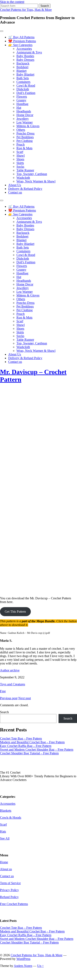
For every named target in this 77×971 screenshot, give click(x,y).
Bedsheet (22, 67)
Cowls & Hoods (10, 817)
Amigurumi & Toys (29, 52)
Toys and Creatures (12, 684)
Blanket (21, 70)
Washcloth (23, 177)
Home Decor (24, 115)
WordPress (23, 959)
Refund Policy (9, 897)
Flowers (21, 96)
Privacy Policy (9, 890)
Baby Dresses (25, 59)
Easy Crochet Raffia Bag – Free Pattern (25, 746)
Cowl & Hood (25, 85)
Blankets (5, 810)
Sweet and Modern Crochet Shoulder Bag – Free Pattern (36, 749)
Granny (21, 100)
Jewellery (22, 118)
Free (3, 691)
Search (4, 712)
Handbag (22, 104)
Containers (23, 82)
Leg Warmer (24, 122)
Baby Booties (25, 56)
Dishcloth (22, 89)
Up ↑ (40, 966)
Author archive (10, 670)
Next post (24, 698)
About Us (14, 185)
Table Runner (25, 170)
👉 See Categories (20, 45)
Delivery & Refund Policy (25, 188)
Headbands (23, 111)
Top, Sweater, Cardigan (31, 174)
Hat (18, 107)
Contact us (15, 192)
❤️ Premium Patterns (22, 41)
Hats (3, 831)
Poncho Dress (25, 133)
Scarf (19, 152)
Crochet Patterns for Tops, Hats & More (26, 9)
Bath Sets (22, 78)
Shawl (20, 155)
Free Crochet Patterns (14, 904)
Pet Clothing (24, 141)
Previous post (8, 698)
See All (4, 838)
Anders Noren (23, 966)
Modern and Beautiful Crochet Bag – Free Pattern (32, 742)
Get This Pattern (15, 611)
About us (6, 869)
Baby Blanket (25, 74)
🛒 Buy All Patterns (21, 37)
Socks (20, 166)
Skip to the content (12, 1)
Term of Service (10, 883)
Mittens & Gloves (27, 126)
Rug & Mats (24, 148)
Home (4, 862)
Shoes (20, 159)
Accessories (24, 48)
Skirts (20, 163)
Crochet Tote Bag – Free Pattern (21, 738)
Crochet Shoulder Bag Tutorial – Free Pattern (29, 753)
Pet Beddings (25, 137)
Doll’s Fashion (25, 93)
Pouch (20, 144)
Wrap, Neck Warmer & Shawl (35, 181)
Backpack (22, 63)
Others (20, 129)
